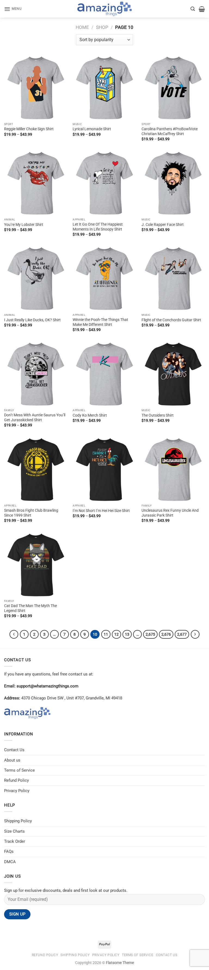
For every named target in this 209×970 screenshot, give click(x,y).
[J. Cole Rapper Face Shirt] (173, 183)
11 (106, 634)
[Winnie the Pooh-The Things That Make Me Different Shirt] (104, 278)
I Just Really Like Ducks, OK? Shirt (32, 320)
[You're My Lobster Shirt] (35, 183)
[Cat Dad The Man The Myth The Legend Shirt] (35, 565)
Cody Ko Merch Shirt (90, 415)
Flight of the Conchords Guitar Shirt (171, 320)
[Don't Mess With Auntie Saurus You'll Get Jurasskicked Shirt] (35, 374)
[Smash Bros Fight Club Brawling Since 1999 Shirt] (35, 469)
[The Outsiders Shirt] (173, 374)
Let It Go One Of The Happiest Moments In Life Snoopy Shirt (98, 226)
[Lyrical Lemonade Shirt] (104, 88)
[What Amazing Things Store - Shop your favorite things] (104, 9)
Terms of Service (19, 770)
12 (116, 634)
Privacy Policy (16, 790)
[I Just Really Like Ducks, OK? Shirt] (35, 278)
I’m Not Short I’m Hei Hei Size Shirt (101, 510)
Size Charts (14, 831)
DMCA (10, 861)
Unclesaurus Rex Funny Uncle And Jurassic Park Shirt (170, 512)
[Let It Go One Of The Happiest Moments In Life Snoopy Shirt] (104, 183)
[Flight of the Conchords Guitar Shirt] (173, 278)
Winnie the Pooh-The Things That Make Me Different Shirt (100, 322)
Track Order (14, 841)
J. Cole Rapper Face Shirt (163, 224)
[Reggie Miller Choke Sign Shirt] (35, 88)
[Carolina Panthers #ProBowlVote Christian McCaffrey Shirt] (173, 88)
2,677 (182, 634)
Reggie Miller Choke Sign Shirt (29, 129)
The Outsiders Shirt (158, 415)
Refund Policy (16, 780)
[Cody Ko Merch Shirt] (104, 374)
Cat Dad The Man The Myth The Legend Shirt (30, 608)
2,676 (166, 634)
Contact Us (14, 749)
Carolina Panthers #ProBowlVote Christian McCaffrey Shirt (170, 131)
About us (12, 760)
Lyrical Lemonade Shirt (92, 129)
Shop (102, 27)
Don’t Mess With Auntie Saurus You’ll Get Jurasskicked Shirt (34, 417)
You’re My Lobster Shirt (23, 224)
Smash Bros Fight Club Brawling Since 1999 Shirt (31, 512)
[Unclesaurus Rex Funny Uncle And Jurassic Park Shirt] (173, 469)
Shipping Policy (18, 821)
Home (82, 27)
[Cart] (202, 9)
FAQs (9, 851)
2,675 (150, 634)
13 (127, 634)
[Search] (192, 9)
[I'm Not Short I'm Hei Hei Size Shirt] (104, 469)
